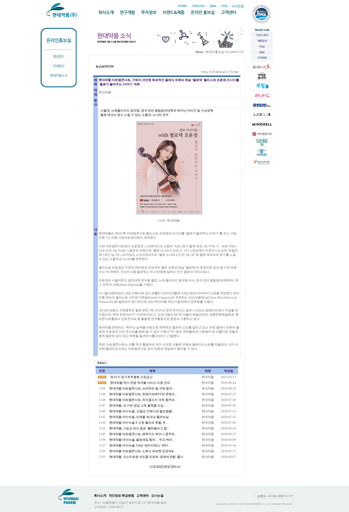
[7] (170, 466)
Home (199, 52)
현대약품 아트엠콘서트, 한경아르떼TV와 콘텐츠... (143, 394)
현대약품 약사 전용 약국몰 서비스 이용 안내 (140, 382)
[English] (198, 6)
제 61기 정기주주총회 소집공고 (131, 377)
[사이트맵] (237, 6)
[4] (159, 466)
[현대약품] (61, 10)
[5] (163, 466)
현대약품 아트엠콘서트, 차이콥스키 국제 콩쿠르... (143, 400)
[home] (183, 6)
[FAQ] (224, 6)
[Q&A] (212, 6)
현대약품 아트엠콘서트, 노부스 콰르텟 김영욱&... (142, 451)
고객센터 (143, 495)
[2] (152, 466)
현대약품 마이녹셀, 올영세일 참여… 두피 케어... (141, 439)
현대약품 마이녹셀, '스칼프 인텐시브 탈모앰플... (141, 411)
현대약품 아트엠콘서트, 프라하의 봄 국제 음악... (141, 388)
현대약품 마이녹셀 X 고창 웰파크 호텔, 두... (138, 422)
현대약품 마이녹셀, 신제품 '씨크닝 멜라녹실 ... (140, 417)
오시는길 (157, 495)
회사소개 (100, 495)
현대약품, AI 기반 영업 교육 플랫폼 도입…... (139, 405)
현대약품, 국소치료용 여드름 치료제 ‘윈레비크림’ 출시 (146, 457)
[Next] (176, 466)
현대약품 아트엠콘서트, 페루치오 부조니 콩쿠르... (143, 434)
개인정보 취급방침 (121, 495)
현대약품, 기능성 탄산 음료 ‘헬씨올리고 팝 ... (139, 428)
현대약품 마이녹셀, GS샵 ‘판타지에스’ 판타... (139, 445)
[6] (167, 466)
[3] (156, 466)
